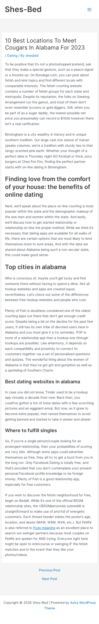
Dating (12, 55)
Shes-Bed (23, 9)
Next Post (49, 579)
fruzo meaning (44, 528)
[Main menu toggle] (89, 9)
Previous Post (49, 570)
